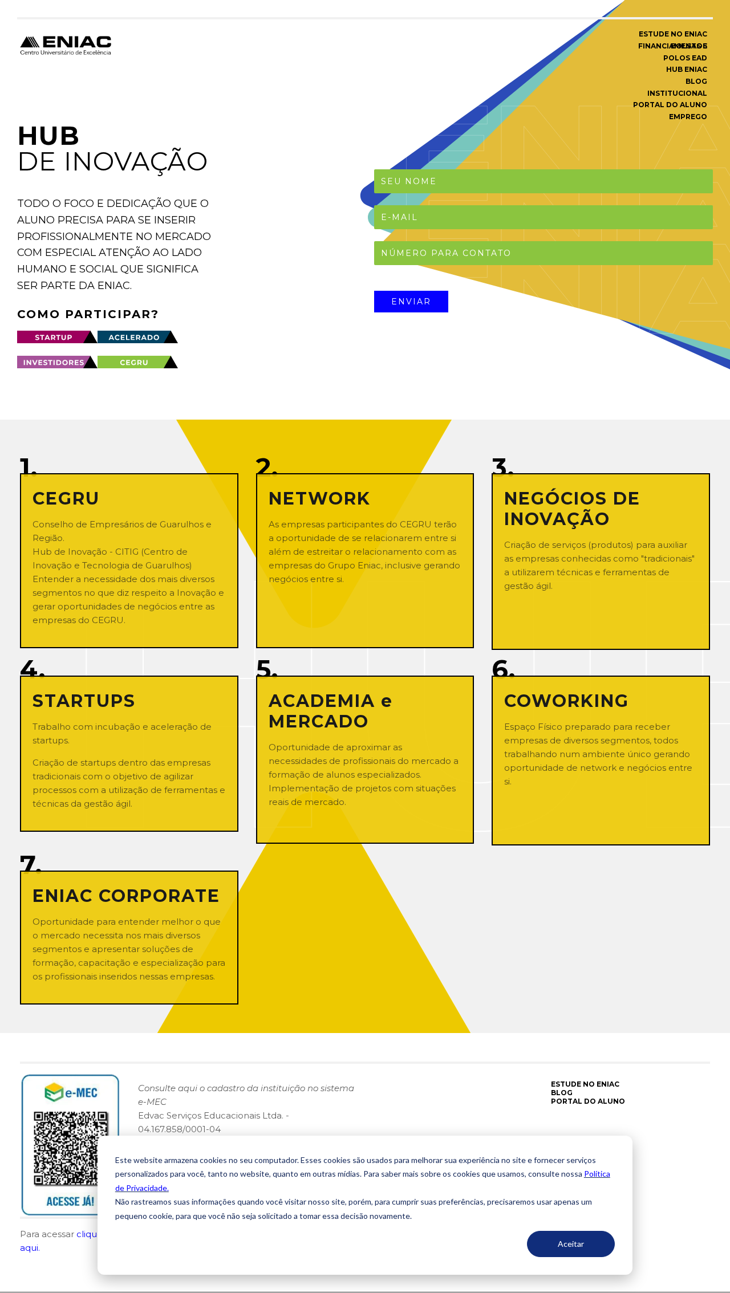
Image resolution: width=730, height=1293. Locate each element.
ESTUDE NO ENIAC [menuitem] (673, 34)
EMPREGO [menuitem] (688, 116)
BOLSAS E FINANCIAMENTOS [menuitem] (672, 46)
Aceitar (571, 1244)
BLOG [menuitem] (696, 81)
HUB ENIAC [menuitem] (686, 69)
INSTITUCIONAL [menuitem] (677, 93)
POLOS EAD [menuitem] (685, 58)
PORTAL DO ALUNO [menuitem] (670, 104)
